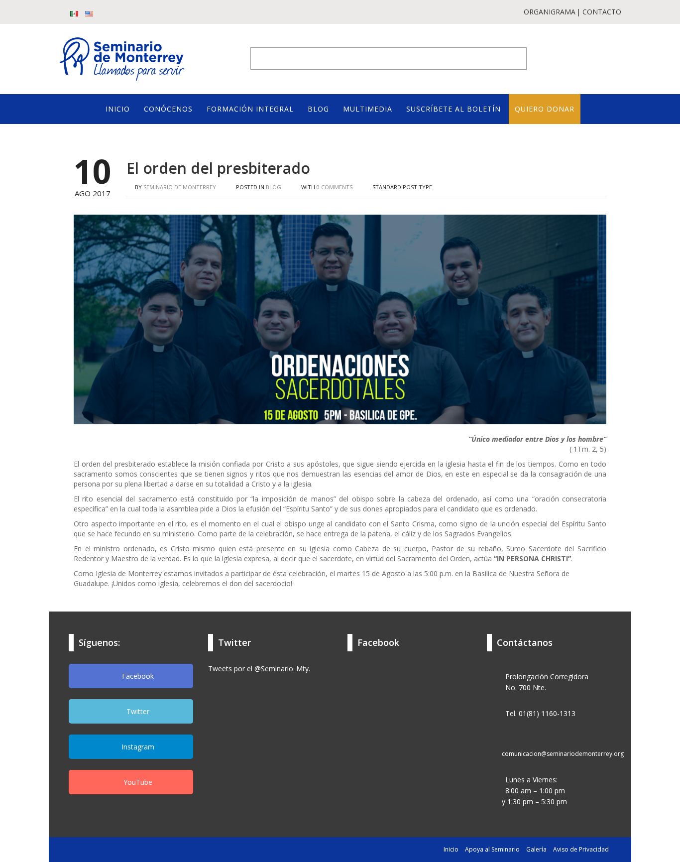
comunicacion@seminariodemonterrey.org (563, 753)
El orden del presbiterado (218, 168)
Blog (273, 187)
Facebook (137, 676)
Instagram (136, 746)
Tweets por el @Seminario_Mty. (259, 668)
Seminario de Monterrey (179, 187)
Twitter (136, 711)
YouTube (136, 782)
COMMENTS (334, 187)
